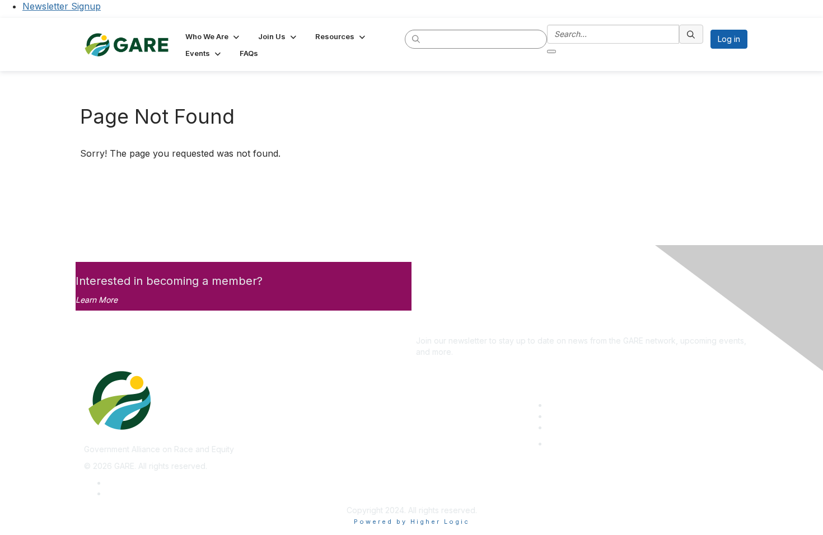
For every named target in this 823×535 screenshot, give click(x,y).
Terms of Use (131, 493)
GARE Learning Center (588, 405)
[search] (416, 39)
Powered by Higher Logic (412, 521)
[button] (213, 36)
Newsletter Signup (61, 6)
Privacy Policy (132, 482)
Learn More (97, 299)
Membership (570, 416)
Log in (729, 39)
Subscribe (434, 324)
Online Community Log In (593, 443)
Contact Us (568, 427)
